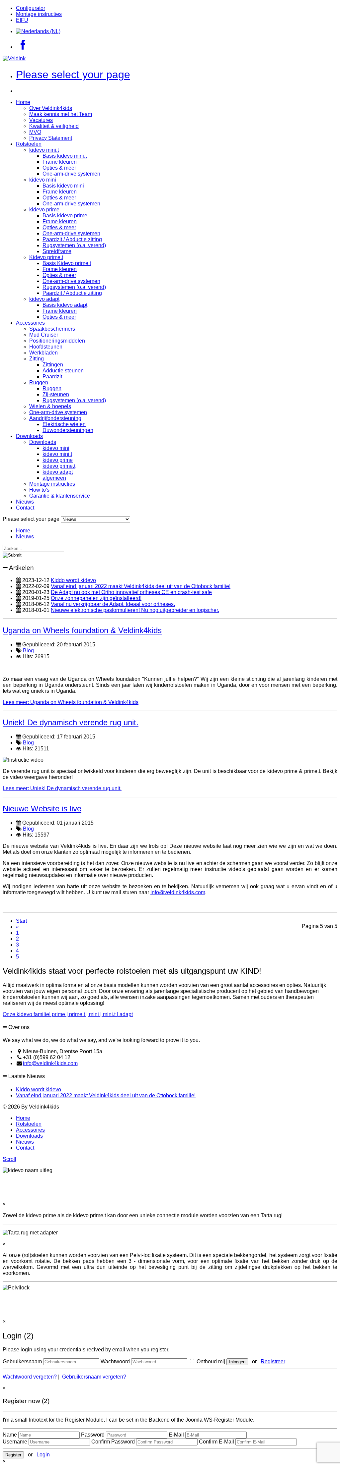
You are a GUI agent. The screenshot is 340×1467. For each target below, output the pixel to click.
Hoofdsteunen (45, 347)
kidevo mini (42, 180)
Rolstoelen (29, 144)
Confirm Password (113, 1441)
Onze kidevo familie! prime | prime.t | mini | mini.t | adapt (68, 1014)
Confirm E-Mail (216, 1441)
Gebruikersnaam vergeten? (94, 1377)
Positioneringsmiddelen (57, 341)
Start (21, 921)
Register (13, 1454)
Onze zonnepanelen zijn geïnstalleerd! (96, 598)
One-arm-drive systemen (71, 174)
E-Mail (176, 1435)
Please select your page (73, 75)
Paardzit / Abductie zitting (72, 239)
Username (15, 1441)
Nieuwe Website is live (42, 808)
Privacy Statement (50, 138)
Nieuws (25, 502)
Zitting (36, 358)
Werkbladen (43, 352)
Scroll (9, 1159)
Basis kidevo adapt (64, 305)
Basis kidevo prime (64, 215)
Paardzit (52, 376)
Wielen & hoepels (50, 406)
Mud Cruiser (43, 335)
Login (43, 1454)
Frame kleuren (59, 162)
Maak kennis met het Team (60, 114)
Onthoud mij (210, 1361)
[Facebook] (23, 47)
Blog (28, 650)
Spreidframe (56, 251)
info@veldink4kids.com (177, 892)
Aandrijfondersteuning (55, 418)
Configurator (30, 8)
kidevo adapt (44, 299)
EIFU (22, 20)
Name (10, 1435)
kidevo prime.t (58, 466)
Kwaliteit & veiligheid (54, 126)
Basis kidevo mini (63, 186)
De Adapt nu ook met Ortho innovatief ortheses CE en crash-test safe (131, 592)
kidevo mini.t (44, 150)
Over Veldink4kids (50, 108)
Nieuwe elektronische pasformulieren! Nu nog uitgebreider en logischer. (135, 610)
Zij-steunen (55, 394)
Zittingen (52, 364)
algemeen (54, 478)
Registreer (273, 1361)
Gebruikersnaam (22, 1361)
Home (23, 102)
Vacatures (41, 120)
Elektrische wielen (64, 424)
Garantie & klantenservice (59, 496)
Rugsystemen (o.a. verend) (74, 245)
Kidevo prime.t (46, 257)
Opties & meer (59, 168)
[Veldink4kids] (14, 58)
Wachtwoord (115, 1361)
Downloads (29, 436)
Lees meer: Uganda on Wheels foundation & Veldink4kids (70, 702)
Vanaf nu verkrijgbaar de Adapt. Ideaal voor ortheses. (113, 604)
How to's (39, 490)
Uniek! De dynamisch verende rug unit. (70, 722)
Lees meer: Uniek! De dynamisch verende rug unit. (62, 788)
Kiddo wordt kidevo (73, 580)
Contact (25, 508)
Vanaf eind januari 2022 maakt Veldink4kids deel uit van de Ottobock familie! (140, 586)
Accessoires (30, 323)
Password (93, 1435)
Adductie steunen (63, 370)
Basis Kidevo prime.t (66, 263)
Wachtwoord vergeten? (30, 1377)
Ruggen (38, 382)
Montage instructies (39, 14)
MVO (35, 132)
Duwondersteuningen (67, 430)
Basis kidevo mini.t (64, 156)
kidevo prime (44, 209)
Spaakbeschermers (52, 329)
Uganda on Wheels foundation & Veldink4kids (82, 630)
